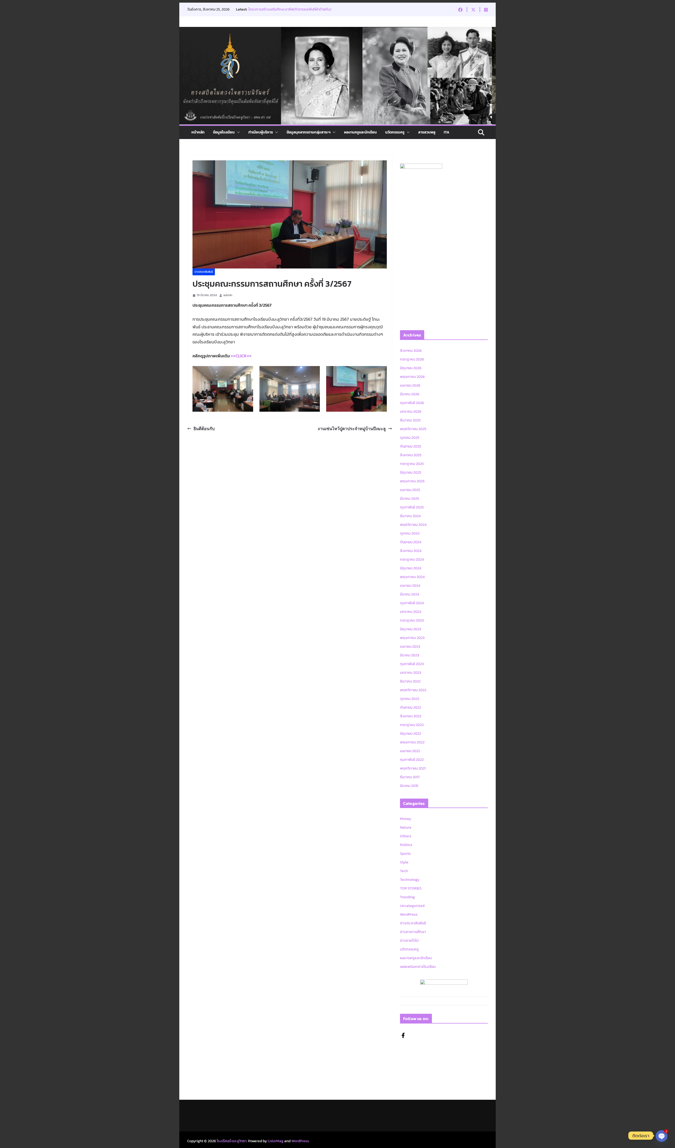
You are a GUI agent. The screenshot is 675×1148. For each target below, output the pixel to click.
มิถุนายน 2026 (410, 368)
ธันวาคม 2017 (410, 777)
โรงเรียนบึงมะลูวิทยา (232, 1141)
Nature (405, 827)
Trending (407, 897)
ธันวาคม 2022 (410, 681)
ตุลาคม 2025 (409, 437)
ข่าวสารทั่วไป (409, 940)
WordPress (409, 914)
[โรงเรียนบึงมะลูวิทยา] (337, 30)
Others (405, 836)
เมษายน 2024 (410, 585)
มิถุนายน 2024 (410, 568)
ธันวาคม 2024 (410, 516)
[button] (237, 132)
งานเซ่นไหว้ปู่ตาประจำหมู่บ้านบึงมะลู (352, 428)
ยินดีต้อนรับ (204, 428)
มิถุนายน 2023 (410, 629)
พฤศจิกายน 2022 (413, 690)
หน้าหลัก (198, 132)
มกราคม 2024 (410, 611)
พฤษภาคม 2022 (412, 742)
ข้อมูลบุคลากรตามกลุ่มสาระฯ (308, 132)
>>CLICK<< (241, 356)
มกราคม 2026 (410, 411)
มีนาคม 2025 (409, 498)
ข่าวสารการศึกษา (413, 932)
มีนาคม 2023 (409, 655)
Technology (409, 879)
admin (227, 295)
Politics (406, 845)
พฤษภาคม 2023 (412, 638)
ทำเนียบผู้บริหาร (260, 132)
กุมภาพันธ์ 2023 (412, 664)
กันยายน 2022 (410, 707)
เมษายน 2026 (410, 385)
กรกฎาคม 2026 (412, 359)
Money (405, 819)
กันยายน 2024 (410, 542)
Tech (404, 871)
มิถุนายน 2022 (410, 733)
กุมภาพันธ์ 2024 (412, 603)
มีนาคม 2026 (409, 394)
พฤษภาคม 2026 (412, 377)
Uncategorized (412, 906)
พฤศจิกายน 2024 (413, 524)
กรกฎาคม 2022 (412, 725)
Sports (405, 853)
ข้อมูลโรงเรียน (224, 132)
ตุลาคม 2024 (410, 533)
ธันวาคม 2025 (410, 420)
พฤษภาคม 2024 (412, 577)
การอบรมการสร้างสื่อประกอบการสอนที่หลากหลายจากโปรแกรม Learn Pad (301, 12)
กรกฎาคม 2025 (412, 464)
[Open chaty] (661, 1135)
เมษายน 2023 (410, 646)
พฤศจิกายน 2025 (413, 429)
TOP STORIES (411, 888)
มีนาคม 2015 (409, 786)
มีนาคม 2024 (409, 594)
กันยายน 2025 (410, 446)
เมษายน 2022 (410, 751)
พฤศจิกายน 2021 (413, 768)
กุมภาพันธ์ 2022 (412, 759)
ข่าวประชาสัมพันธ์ (204, 272)
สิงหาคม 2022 (410, 716)
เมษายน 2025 (410, 490)
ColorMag (275, 1141)
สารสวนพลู (426, 132)
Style (404, 862)
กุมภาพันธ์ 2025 (412, 507)
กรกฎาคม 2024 (412, 559)
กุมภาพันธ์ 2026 (412, 403)
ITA (446, 132)
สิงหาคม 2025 (410, 455)
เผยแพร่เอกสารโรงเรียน (418, 966)
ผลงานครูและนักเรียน (360, 132)
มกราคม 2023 (410, 672)
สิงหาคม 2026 (411, 350)
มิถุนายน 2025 (410, 472)
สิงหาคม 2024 (411, 551)
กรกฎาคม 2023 (412, 620)
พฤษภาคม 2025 (412, 481)
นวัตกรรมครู (394, 132)
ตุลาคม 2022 (409, 699)
